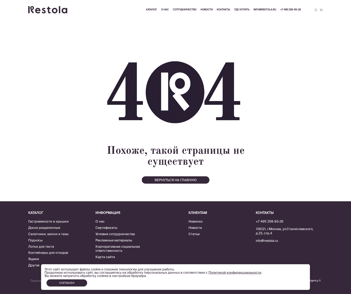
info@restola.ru (265, 9)
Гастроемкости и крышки (48, 221)
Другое (33, 265)
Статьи (194, 234)
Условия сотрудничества (115, 234)
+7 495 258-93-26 (290, 9)
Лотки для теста (41, 246)
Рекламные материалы (113, 240)
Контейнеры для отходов (48, 252)
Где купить (241, 9)
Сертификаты (106, 227)
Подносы (35, 240)
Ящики (33, 259)
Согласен (66, 282)
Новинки (195, 221)
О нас (100, 221)
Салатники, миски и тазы (48, 234)
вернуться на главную (176, 180)
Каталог (151, 9)
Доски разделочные (44, 227)
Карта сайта (105, 257)
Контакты (223, 9)
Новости (195, 227)
